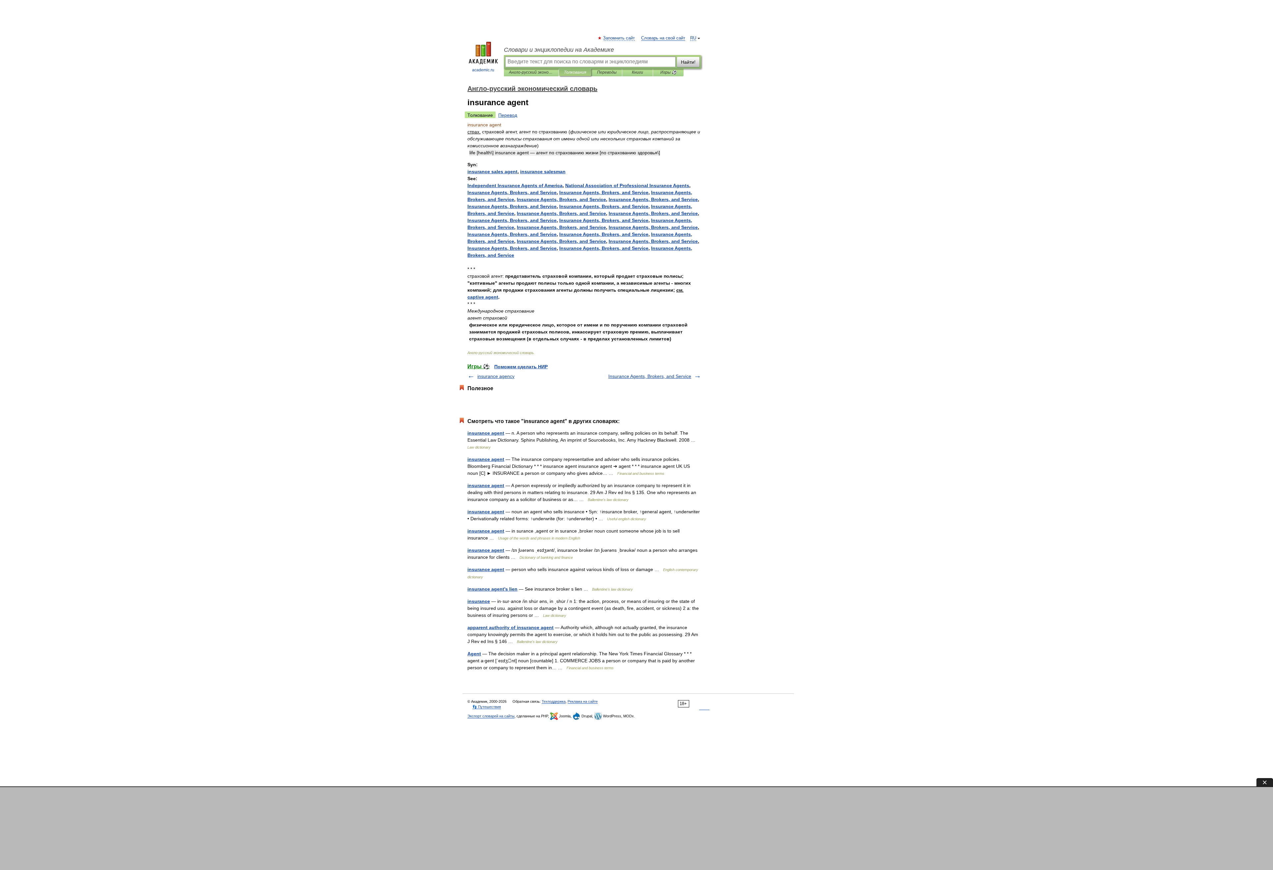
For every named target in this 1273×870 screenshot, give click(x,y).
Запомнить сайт (619, 38)
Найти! (688, 62)
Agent (474, 653)
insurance (478, 601)
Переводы (607, 72)
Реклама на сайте (583, 701)
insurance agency (496, 376)
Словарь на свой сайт (663, 38)
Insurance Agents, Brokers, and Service (649, 376)
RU (693, 38)
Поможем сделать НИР (521, 366)
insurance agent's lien (492, 589)
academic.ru (483, 70)
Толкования (575, 72)
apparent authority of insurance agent (510, 627)
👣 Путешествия (486, 707)
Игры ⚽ (668, 72)
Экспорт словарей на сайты (491, 716)
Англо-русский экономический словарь (531, 72)
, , (512, 192)
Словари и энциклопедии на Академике (559, 49)
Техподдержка (554, 701)
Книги (637, 72)
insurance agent (485, 433)
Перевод (507, 115)
